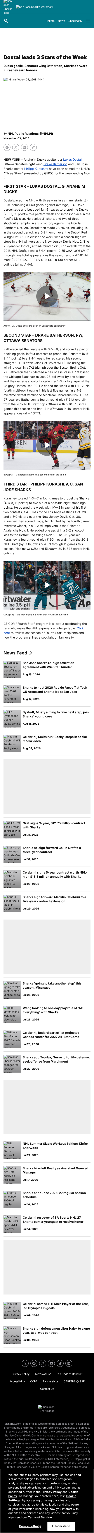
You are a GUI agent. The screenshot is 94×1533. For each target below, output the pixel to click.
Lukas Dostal (72, 159)
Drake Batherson (55, 164)
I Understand (61, 1526)
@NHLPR (46, 133)
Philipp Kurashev (36, 168)
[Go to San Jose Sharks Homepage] (35, 7)
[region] (47, 1500)
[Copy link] (33, 147)
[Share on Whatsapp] (6, 147)
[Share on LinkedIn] (24, 147)
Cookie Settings (30, 1526)
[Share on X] (15, 147)
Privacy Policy (52, 1492)
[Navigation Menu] (88, 21)
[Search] (6, 21)
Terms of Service (40, 1517)
